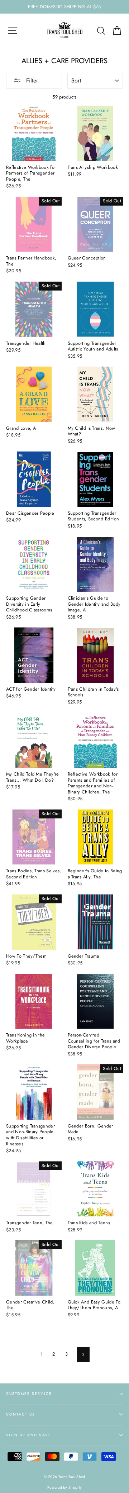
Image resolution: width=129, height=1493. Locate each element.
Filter (31, 80)
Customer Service (29, 1393)
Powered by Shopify (64, 1487)
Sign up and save (28, 1435)
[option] (64, 7)
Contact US (20, 1414)
